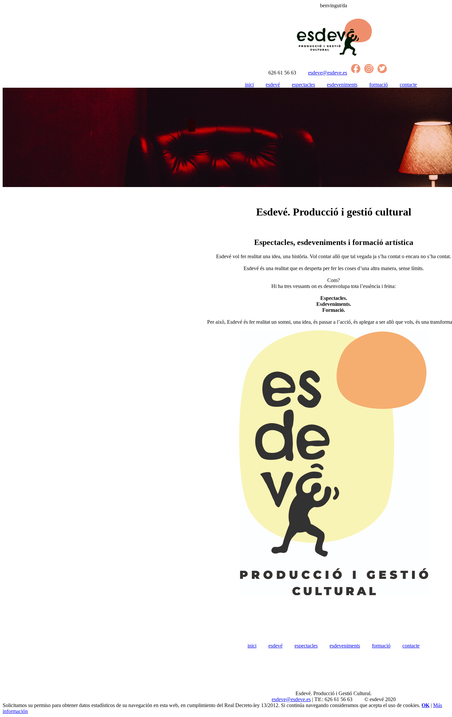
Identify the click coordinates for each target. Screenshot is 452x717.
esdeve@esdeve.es (327, 72)
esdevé (273, 84)
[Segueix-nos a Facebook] (356, 72)
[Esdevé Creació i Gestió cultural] (334, 56)
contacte (408, 84)
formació (378, 84)
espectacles (303, 84)
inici (249, 84)
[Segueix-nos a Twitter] (382, 72)
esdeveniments (342, 84)
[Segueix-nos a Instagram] (369, 72)
